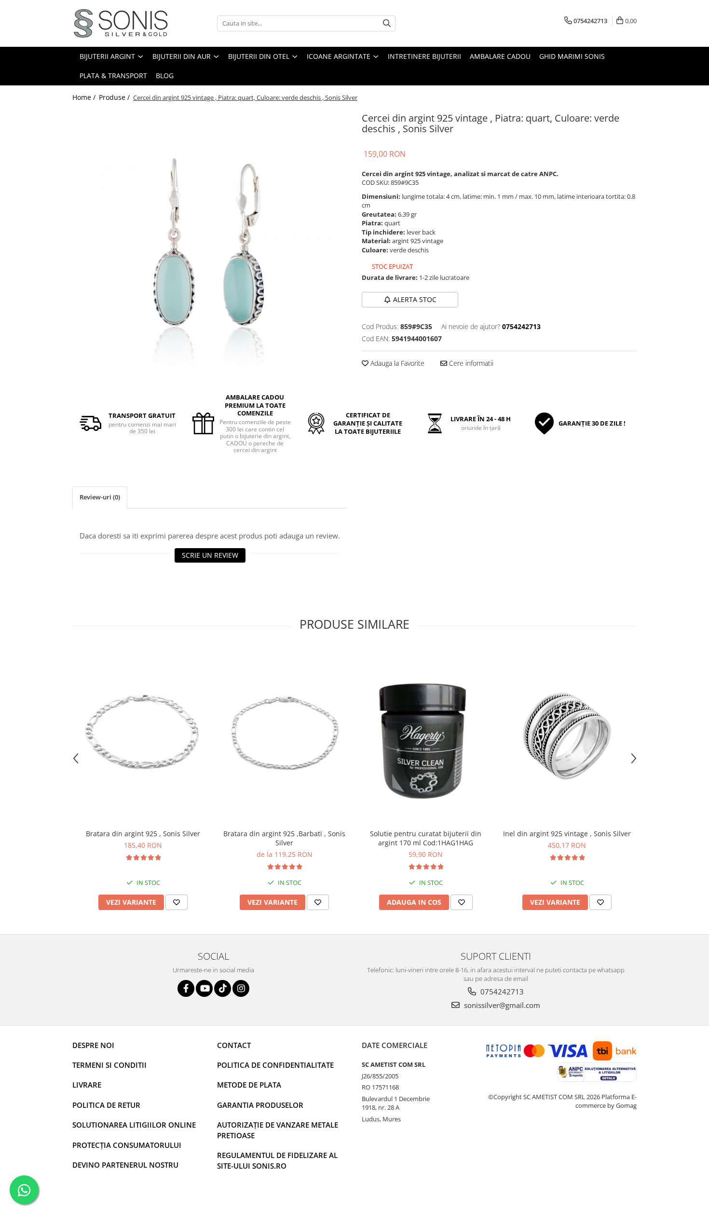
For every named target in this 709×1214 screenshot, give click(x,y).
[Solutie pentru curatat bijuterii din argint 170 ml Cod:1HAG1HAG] (425, 736)
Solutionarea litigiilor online (134, 1125)
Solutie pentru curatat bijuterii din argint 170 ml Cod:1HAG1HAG (425, 838)
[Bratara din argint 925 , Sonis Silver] (143, 736)
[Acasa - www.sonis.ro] (120, 23)
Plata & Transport (113, 75)
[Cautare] (386, 23)
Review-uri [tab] (100, 497)
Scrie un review (210, 555)
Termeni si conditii (109, 1065)
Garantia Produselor (260, 1105)
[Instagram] (240, 988)
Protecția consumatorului (126, 1145)
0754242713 (501, 991)
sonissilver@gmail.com (501, 1005)
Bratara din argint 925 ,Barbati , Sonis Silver (284, 838)
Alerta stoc (414, 299)
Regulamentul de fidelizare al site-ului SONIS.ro (277, 1160)
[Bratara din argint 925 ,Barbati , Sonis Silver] (284, 736)
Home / (84, 97)
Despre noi (93, 1045)
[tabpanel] (209, 245)
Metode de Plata (249, 1085)
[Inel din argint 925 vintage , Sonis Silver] (567, 736)
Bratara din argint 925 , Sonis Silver (143, 833)
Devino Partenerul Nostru (125, 1165)
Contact (234, 1045)
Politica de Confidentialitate (275, 1065)
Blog (165, 75)
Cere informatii (470, 363)
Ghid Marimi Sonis (572, 56)
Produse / (115, 97)
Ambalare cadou (500, 56)
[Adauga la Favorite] (176, 902)
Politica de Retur (106, 1105)
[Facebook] (185, 988)
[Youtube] (204, 988)
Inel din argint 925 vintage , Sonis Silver (567, 833)
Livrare (86, 1085)
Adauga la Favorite (396, 363)
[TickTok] (222, 988)
